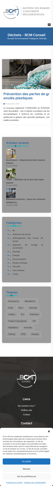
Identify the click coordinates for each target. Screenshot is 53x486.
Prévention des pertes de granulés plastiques (26, 96)
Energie (16, 255)
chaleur (11, 314)
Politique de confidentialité (35, 482)
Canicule (33, 308)
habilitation (13, 327)
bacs (21, 308)
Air (14, 230)
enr (22, 314)
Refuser (26, 469)
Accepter (26, 461)
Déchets (16, 251)
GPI (34, 321)
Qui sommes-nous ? (26, 406)
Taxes (15, 274)
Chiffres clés (26, 410)
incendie (28, 327)
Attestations (30, 301)
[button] (49, 431)
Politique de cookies (14, 482)
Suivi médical (18, 270)
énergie (35, 334)
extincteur (34, 314)
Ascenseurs (13, 301)
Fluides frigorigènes (17, 321)
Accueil (10, 38)
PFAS (23, 334)
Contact (26, 414)
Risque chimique (20, 263)
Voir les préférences (26, 476)
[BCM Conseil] (26, 11)
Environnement (21, 38)
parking (11, 334)
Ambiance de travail (21, 234)
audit (10, 308)
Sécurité (16, 266)
